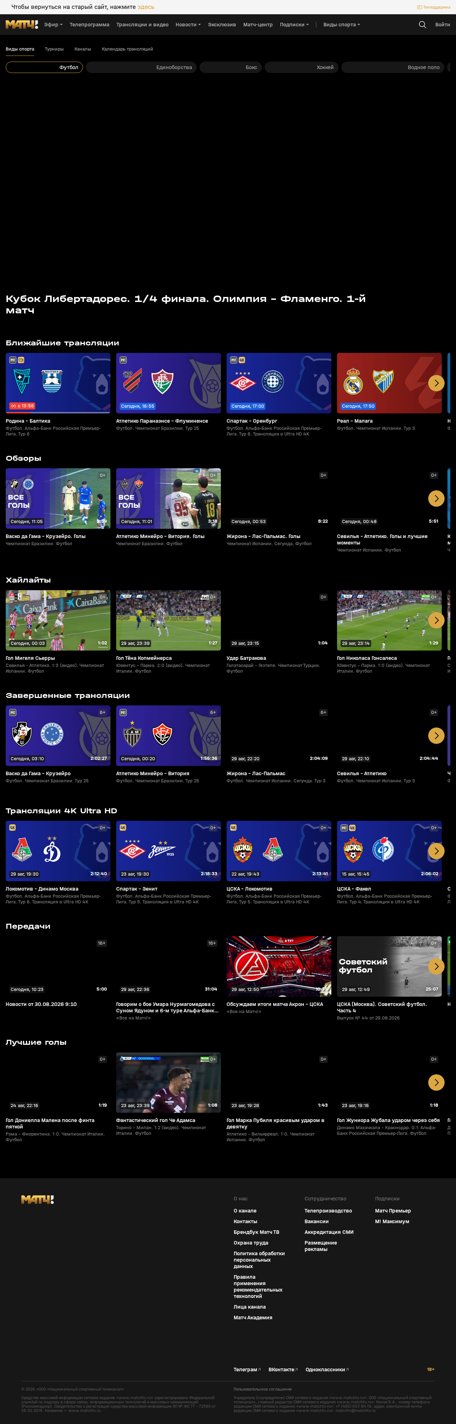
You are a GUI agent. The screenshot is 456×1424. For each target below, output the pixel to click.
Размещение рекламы (321, 1246)
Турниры (54, 49)
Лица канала (250, 1307)
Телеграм (245, 1369)
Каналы (82, 49)
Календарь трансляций (127, 49)
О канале (245, 1210)
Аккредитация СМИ (329, 1232)
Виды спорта (20, 49)
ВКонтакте (281, 1369)
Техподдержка (436, 7)
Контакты (245, 1221)
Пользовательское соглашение (263, 1389)
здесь (146, 7)
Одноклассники (325, 1369)
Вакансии (317, 1221)
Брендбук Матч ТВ (256, 1232)
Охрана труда (251, 1243)
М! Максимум (392, 1221)
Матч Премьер (393, 1210)
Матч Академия (253, 1317)
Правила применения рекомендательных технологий (258, 1286)
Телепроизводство (328, 1210)
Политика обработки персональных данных (259, 1259)
